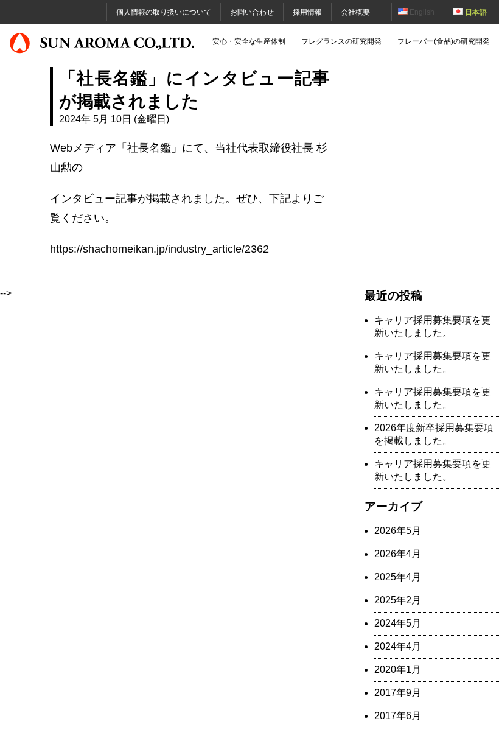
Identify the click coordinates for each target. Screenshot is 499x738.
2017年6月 (397, 716)
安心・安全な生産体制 (248, 41)
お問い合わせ (252, 12)
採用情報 (307, 12)
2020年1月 (397, 669)
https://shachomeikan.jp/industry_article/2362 (159, 248)
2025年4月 (397, 577)
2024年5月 (397, 623)
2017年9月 (397, 692)
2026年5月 (397, 530)
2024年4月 (397, 646)
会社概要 (355, 12)
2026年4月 (397, 554)
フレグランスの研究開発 (341, 41)
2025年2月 (397, 600)
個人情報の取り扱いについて (163, 12)
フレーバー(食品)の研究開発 (443, 41)
